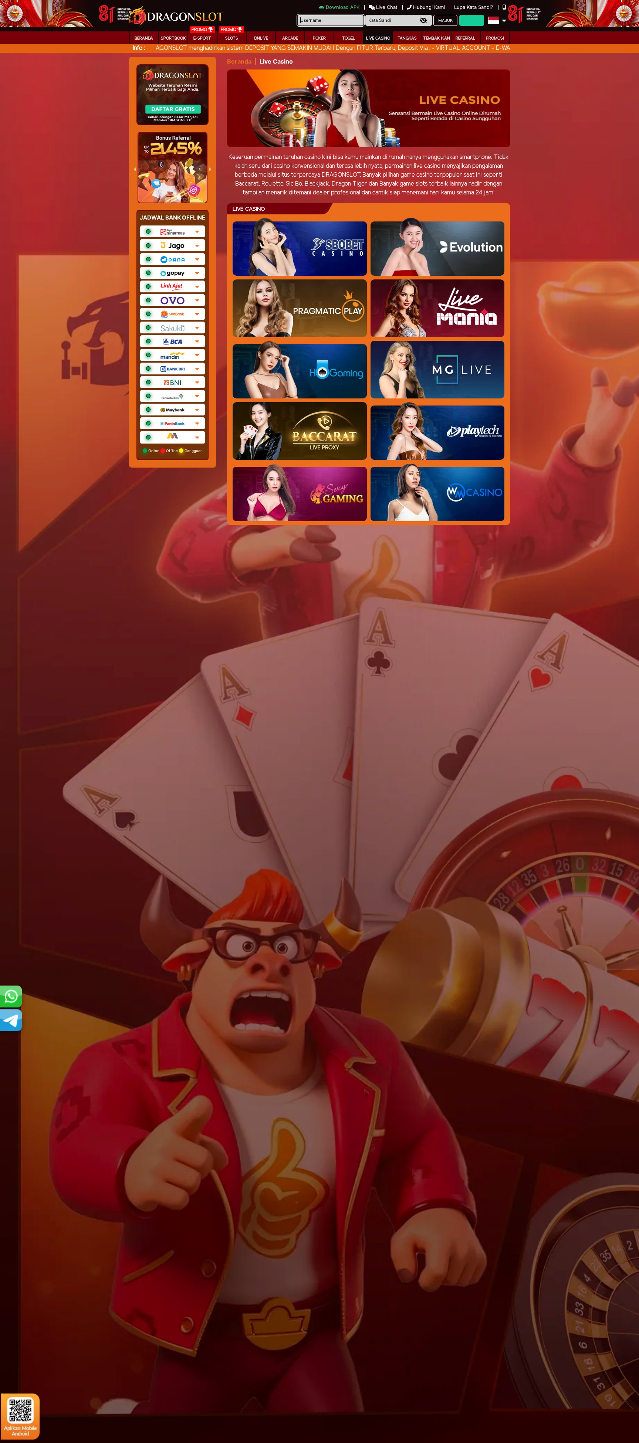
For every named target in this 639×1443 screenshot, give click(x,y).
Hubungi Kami (429, 7)
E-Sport (202, 38)
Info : (139, 48)
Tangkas (407, 38)
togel (348, 38)
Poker (319, 38)
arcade (290, 38)
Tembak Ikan (436, 38)
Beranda (144, 38)
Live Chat (386, 7)
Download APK (342, 7)
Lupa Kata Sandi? (474, 7)
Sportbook (173, 38)
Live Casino (378, 38)
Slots (231, 38)
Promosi (495, 38)
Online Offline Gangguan (175, 450)
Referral (466, 38)
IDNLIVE (261, 38)
